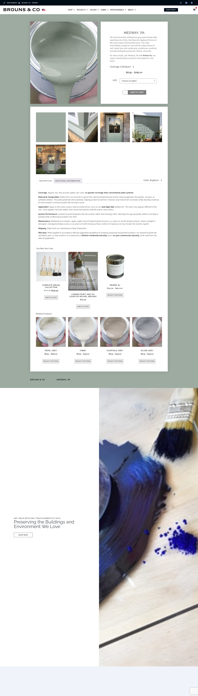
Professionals (117, 10)
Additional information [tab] (67, 181)
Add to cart (137, 92)
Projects (81, 10)
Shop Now (23, 535)
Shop (70, 10)
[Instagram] (181, 2)
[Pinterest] (192, 2)
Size (115, 80)
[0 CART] (194, 9)
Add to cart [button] (51, 297)
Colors (93, 10)
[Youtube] (186, 2)
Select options (115, 295)
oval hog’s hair (108, 207)
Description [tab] (45, 181)
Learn (103, 10)
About (131, 10)
